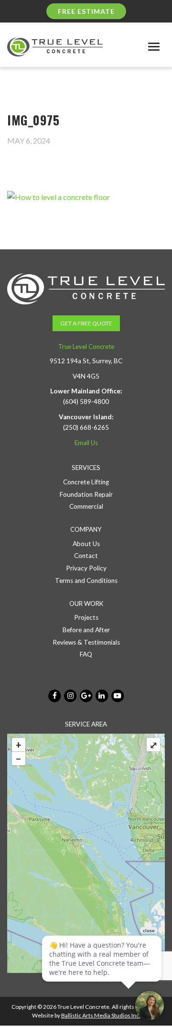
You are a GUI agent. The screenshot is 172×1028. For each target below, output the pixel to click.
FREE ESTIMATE (86, 11)
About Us (86, 544)
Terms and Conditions (86, 580)
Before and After (86, 630)
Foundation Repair (86, 494)
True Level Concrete (86, 346)
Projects (86, 617)
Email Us (86, 443)
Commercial (86, 506)
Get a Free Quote (86, 323)
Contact (86, 555)
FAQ (86, 654)
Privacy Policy (86, 568)
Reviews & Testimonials (86, 642)
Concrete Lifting (86, 482)
